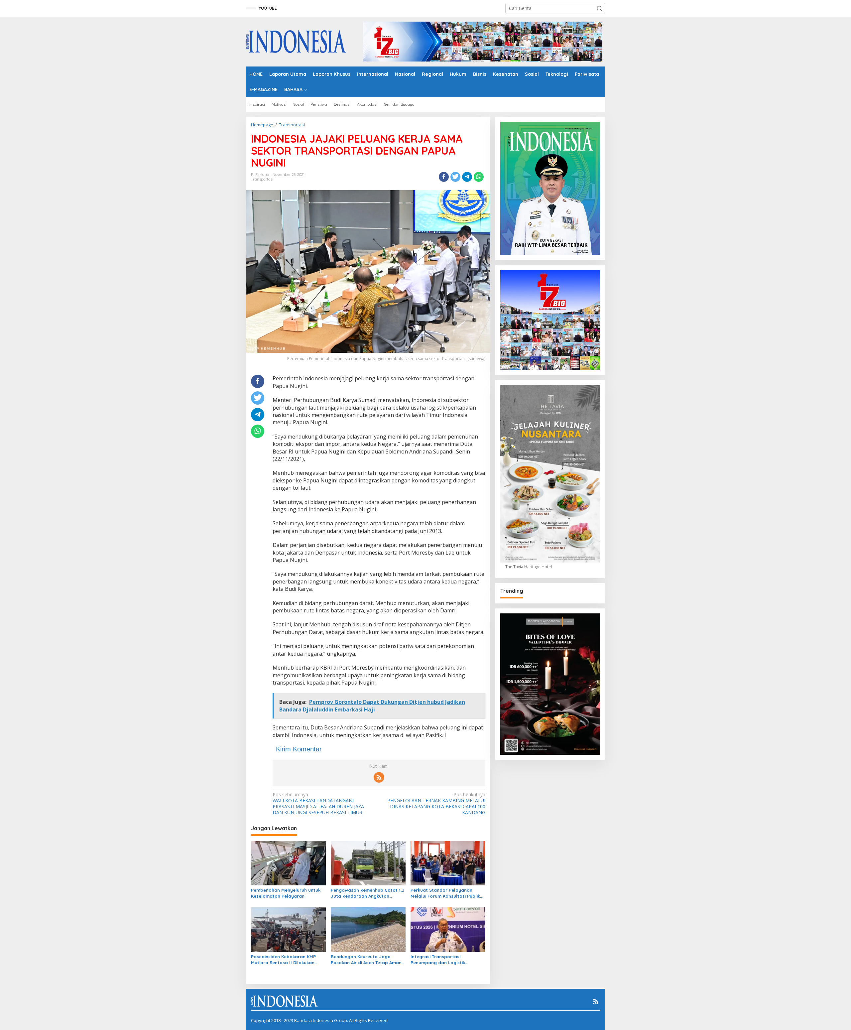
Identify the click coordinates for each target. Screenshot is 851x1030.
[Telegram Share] (467, 177)
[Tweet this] (455, 177)
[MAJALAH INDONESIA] (296, 41)
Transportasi (262, 179)
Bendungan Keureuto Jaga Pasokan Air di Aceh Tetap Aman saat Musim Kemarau (366, 960)
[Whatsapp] (479, 177)
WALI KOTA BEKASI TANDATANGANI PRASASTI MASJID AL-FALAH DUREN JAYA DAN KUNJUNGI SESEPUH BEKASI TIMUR (318, 804)
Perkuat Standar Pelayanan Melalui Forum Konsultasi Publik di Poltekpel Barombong (445, 893)
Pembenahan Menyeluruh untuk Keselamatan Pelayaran (285, 893)
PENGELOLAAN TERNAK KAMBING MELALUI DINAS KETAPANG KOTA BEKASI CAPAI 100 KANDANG (436, 804)
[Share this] (444, 177)
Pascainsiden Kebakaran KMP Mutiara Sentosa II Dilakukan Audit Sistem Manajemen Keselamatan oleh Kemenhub (283, 960)
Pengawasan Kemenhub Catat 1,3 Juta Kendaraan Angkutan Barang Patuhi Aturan (367, 893)
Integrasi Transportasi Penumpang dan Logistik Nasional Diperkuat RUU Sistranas (438, 960)
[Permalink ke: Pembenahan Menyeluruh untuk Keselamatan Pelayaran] (288, 863)
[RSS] (379, 777)
